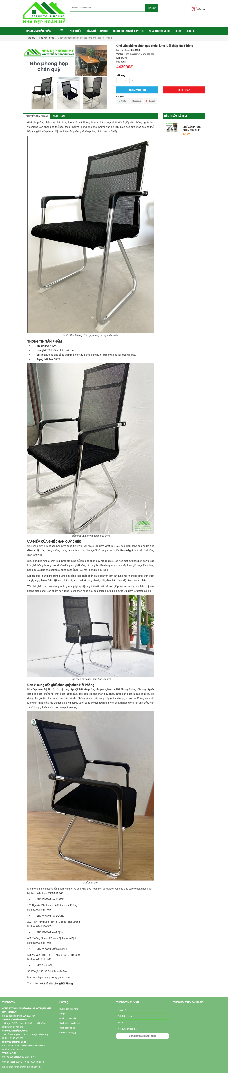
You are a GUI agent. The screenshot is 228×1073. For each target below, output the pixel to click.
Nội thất (75, 31)
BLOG (178, 31)
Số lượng (120, 75)
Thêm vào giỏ (137, 90)
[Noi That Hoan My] (44, 13)
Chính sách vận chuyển (69, 1023)
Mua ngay (184, 90)
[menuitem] (75, 31)
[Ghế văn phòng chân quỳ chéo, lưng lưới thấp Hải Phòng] (171, 127)
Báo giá (62, 1013)
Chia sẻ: (120, 96)
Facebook (137, 101)
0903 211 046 (55, 893)
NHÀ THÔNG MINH (159, 31)
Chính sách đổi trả (67, 1028)
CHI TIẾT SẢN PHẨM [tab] (37, 116)
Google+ (151, 101)
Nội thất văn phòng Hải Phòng (56, 983)
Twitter (123, 101)
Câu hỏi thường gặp (67, 1032)
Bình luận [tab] (59, 116)
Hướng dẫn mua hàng (68, 1009)
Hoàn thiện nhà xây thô (128, 31)
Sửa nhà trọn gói (97, 31)
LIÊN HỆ (190, 31)
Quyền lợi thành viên (68, 1018)
